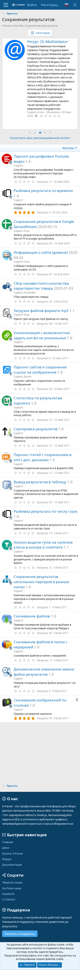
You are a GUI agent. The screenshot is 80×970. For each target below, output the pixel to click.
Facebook (8, 894)
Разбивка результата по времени (43, 190)
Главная (7, 842)
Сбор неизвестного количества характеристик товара (41, 286)
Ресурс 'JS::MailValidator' (48, 41)
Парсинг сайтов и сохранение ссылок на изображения (40, 370)
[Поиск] (75, 5)
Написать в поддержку (19, 934)
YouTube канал (12, 888)
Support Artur (22, 231)
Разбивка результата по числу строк (46, 511)
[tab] (29, 132)
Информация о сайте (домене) (41, 252)
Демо (5, 848)
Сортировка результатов (35, 428)
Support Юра (21, 314)
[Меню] (6, 5)
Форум (6, 859)
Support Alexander (25, 292)
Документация (12, 865)
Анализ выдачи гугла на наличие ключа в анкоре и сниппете (43, 545)
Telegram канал (12, 882)
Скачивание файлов (32, 616)
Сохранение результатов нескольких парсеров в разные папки (41, 581)
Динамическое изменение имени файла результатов (44, 672)
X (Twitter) (8, 899)
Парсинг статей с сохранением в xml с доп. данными (42, 457)
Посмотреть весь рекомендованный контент (40, 138)
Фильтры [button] (68, 148)
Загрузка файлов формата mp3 (41, 310)
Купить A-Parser (12, 853)
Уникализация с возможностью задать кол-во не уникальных (42, 335)
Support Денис (23, 376)
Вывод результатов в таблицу (40, 481)
